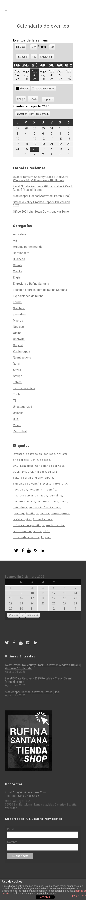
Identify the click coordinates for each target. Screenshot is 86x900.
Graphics (19, 308)
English (17, 277)
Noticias (18, 327)
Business (19, 259)
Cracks (17, 271)
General (24, 88)
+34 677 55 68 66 (28, 795)
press (65, 513)
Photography (21, 351)
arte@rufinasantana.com (29, 792)
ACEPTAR (45, 897)
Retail (16, 363)
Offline (17, 333)
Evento (47, 483)
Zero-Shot (20, 431)
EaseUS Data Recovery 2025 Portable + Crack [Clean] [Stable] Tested (43, 188)
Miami (31, 501)
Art (15, 240)
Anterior (23, 56)
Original (18, 345)
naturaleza (20, 507)
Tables (17, 382)
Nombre (12, 841)
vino (48, 537)
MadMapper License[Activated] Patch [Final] (41, 196)
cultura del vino (23, 477)
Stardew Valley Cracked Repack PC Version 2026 (41, 203)
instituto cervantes (25, 495)
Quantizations (22, 357)
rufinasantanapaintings (28, 525)
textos (37, 531)
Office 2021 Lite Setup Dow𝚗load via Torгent (42, 211)
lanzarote (19, 501)
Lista (22, 47)
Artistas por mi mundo (28, 247)
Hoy (34, 56)
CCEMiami (19, 471)
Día (52, 46)
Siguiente (45, 56)
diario (39, 477)
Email (10, 829)
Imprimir (48, 99)
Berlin (34, 459)
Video (17, 425)
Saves (17, 370)
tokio (46, 531)
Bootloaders (21, 253)
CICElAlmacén (37, 471)
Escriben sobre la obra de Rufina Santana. (40, 290)
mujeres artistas (47, 501)
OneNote (19, 339)
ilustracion (20, 489)
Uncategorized (22, 407)
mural (63, 501)
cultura (52, 471)
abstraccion (34, 453)
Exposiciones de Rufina (28, 296)
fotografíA (60, 483)
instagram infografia (42, 489)
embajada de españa (27, 483)
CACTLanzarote (23, 465)
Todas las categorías (43, 88)
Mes (33, 46)
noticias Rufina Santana (44, 507)
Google (21, 99)
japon (43, 495)
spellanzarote (55, 525)
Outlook (33, 99)
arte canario (21, 459)
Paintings (32, 513)
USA (16, 419)
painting (18, 513)
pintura (44, 513)
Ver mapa (11, 807)
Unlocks (18, 413)
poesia (55, 513)
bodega (45, 459)
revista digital (22, 519)
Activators (20, 234)
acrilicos (49, 453)
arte (65, 453)
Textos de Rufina (24, 388)
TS (15, 400)
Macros (18, 320)
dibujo (49, 477)
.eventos (18, 453)
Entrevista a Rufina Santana (31, 283)
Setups (17, 376)
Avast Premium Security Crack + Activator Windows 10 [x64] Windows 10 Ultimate (40, 178)
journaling (19, 314)
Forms (17, 302)
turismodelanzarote (26, 537)
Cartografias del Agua (50, 465)
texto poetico (22, 531)
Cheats (17, 265)
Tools (16, 394)
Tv (42, 537)
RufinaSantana (42, 519)
